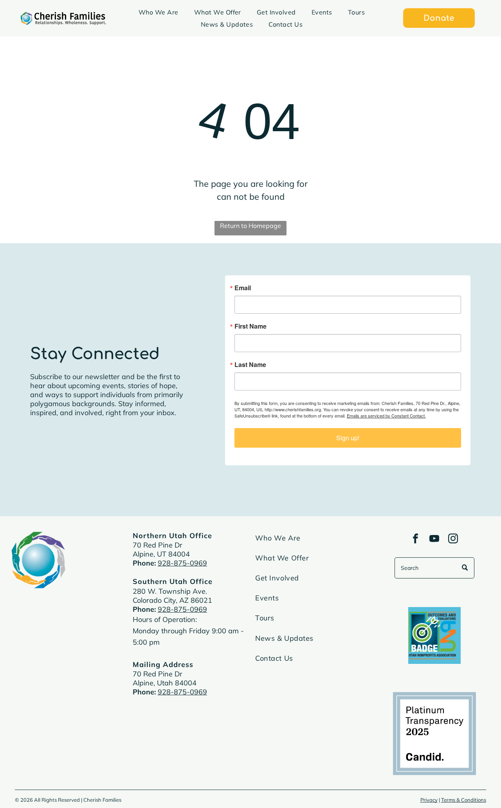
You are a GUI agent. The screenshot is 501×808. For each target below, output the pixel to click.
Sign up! (250, 505)
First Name (155, 394)
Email (147, 355)
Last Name (154, 432)
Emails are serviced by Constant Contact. (308, 483)
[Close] (364, 282)
